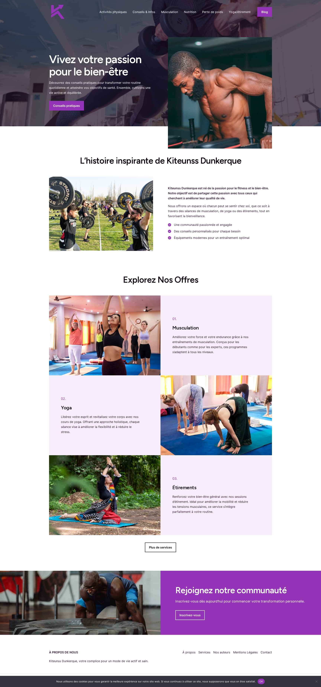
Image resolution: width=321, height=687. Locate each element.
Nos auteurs (221, 652)
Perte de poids (212, 12)
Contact (266, 652)
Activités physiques (113, 12)
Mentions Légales (245, 652)
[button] (264, 12)
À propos (188, 652)
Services (204, 652)
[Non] (316, 681)
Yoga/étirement (240, 12)
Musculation (169, 12)
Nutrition (190, 12)
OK (261, 681)
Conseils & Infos (144, 12)
